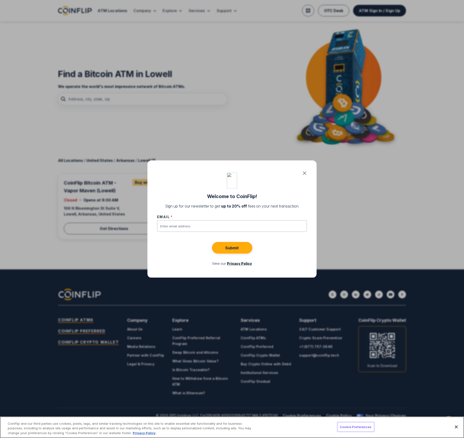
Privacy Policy (144, 433)
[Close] (456, 427)
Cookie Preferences (355, 427)
